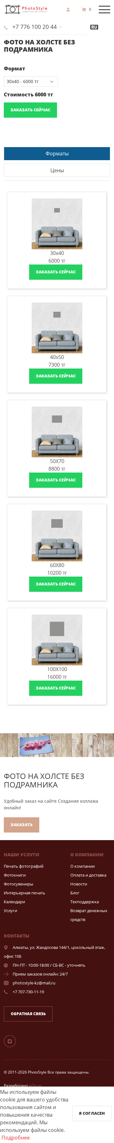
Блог (74, 893)
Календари (14, 902)
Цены (57, 170)
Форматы (57, 153)
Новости (78, 884)
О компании (82, 866)
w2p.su (35, 1085)
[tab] (57, 153)
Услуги (10, 910)
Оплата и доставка (88, 875)
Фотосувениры (18, 884)
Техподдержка (84, 902)
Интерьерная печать (24, 893)
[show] (70, 9)
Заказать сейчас (30, 110)
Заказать (21, 824)
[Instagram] (13, 1041)
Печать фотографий (23, 866)
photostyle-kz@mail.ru (34, 983)
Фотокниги (15, 875)
